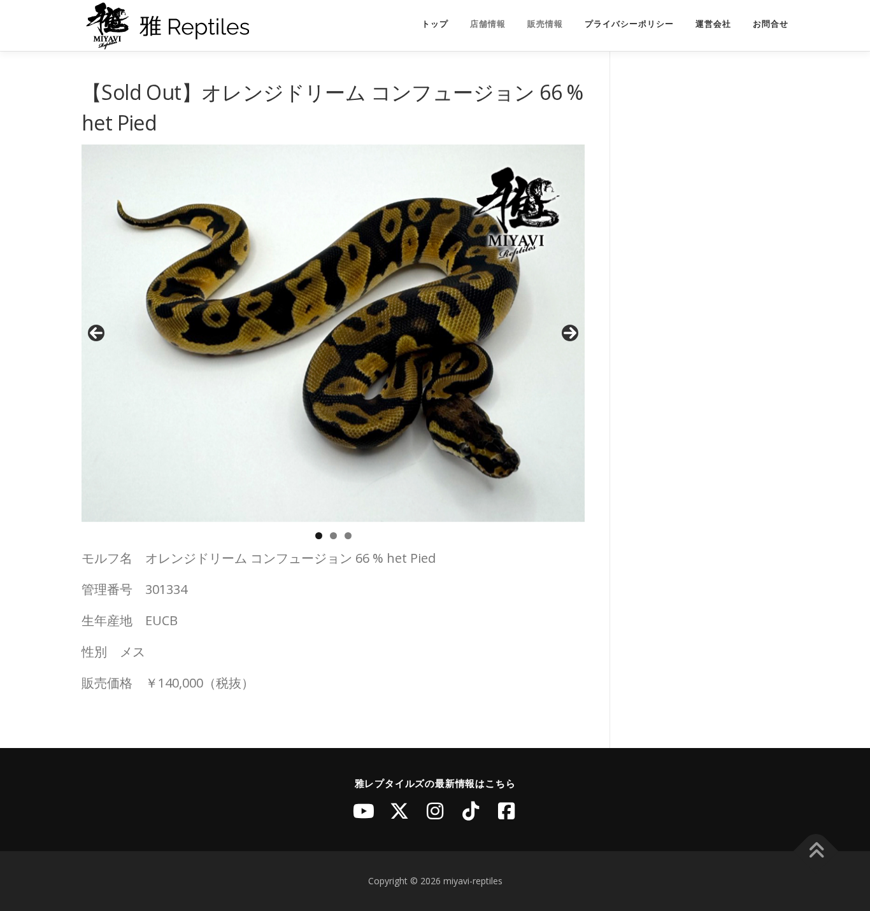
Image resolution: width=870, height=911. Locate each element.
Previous (96, 333)
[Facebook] (506, 811)
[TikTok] (470, 811)
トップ (435, 24)
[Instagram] (435, 811)
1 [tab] (318, 535)
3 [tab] (348, 535)
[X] (399, 811)
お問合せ (770, 24)
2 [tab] (333, 535)
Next (570, 333)
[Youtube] (363, 811)
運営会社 (713, 24)
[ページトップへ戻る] (816, 851)
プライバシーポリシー (629, 24)
